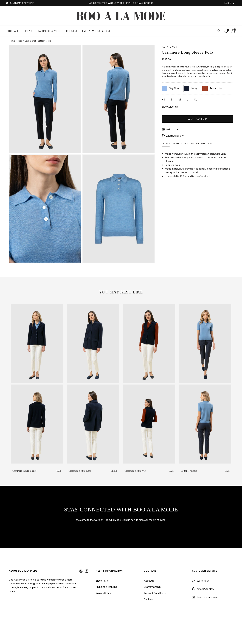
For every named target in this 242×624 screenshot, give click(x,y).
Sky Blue (174, 88)
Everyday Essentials (96, 31)
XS (163, 99)
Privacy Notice (103, 593)
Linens (28, 31)
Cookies (148, 599)
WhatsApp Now (175, 135)
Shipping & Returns (106, 586)
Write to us (172, 129)
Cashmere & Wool (49, 31)
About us (149, 580)
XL (195, 99)
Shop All (12, 31)
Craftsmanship (152, 586)
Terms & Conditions (155, 593)
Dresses (71, 31)
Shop (20, 40)
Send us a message (207, 596)
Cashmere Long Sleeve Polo (38, 40)
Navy (194, 88)
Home (12, 40)
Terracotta (216, 88)
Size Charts (102, 580)
